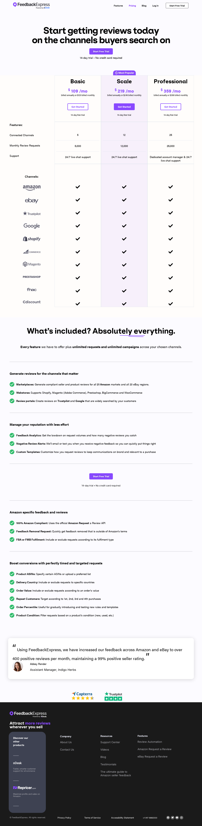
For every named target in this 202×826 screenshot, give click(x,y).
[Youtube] (177, 818)
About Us (66, 742)
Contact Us (67, 749)
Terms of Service (92, 817)
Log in (155, 5)
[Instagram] (181, 818)
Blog (144, 5)
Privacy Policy (64, 817)
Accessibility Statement (122, 817)
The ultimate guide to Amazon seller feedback (115, 773)
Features (118, 5)
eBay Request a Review (153, 756)
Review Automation (150, 741)
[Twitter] (172, 818)
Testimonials (108, 764)
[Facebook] (168, 818)
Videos (104, 749)
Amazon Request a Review (155, 749)
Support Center (110, 742)
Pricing (132, 5)
